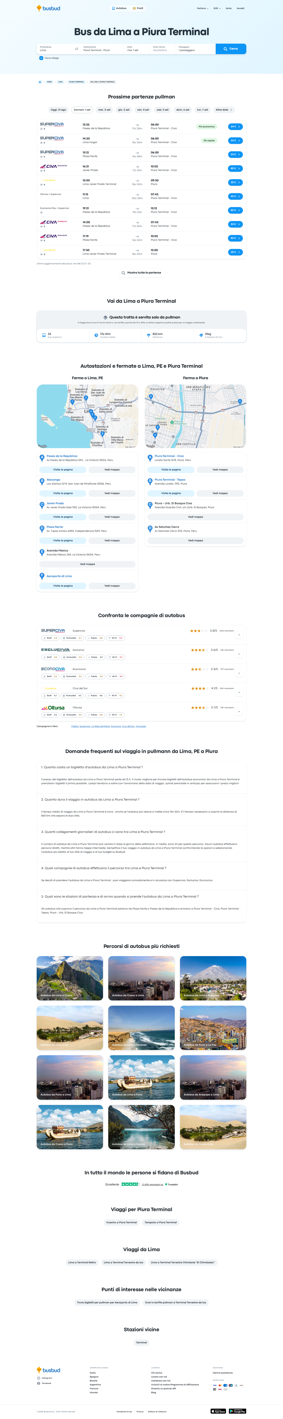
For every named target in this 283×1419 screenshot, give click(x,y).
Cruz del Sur (80, 688)
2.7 (80, 638)
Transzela (141, 726)
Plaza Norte (55, 527)
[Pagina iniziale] (40, 82)
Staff (49, 638)
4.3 (101, 657)
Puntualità (71, 638)
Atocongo (53, 480)
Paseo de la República (62, 456)
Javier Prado (55, 503)
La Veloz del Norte (100, 726)
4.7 (55, 696)
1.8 (120, 696)
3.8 (101, 715)
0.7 (121, 657)
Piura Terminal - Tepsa (170, 480)
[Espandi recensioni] (239, 635)
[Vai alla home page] (48, 8)
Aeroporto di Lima (59, 576)
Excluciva (78, 650)
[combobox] (55, 48)
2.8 (101, 638)
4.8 (101, 696)
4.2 (55, 715)
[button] (76, 48)
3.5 (80, 657)
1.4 (121, 715)
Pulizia (94, 638)
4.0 (55, 657)
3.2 (55, 676)
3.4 (55, 638)
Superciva (79, 631)
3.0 (101, 676)
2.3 (80, 676)
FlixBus (75, 726)
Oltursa (77, 708)
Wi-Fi (114, 638)
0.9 (121, 676)
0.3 (120, 638)
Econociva (79, 669)
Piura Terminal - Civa (169, 456)
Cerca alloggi (52, 58)
